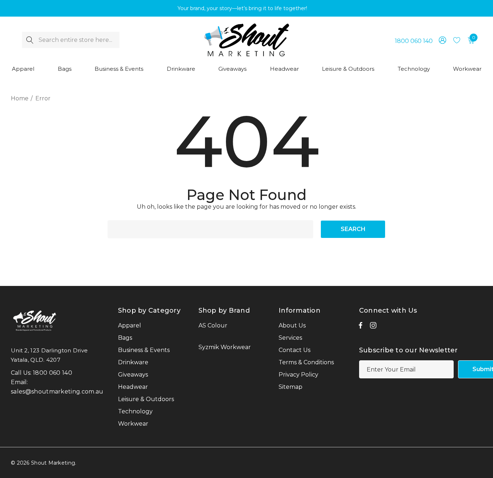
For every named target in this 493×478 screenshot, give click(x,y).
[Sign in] (442, 40)
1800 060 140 (414, 41)
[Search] (30, 40)
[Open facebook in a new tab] (360, 327)
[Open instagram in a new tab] (373, 327)
